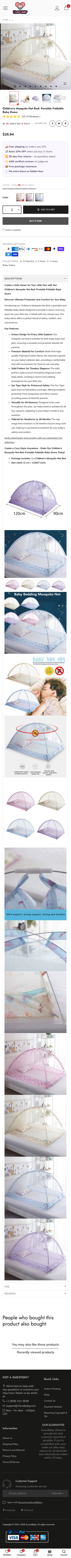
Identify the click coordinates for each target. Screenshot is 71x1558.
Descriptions (13, 278)
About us (7, 1438)
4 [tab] (30, 86)
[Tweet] (59, 124)
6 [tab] (40, 86)
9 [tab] (56, 86)
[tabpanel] (35, 56)
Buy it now (35, 221)
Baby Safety (9, 265)
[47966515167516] (35, 56)
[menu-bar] (7, 8)
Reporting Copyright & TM (55, 1414)
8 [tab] (51, 86)
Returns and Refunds (14, 1450)
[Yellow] (20, 197)
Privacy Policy (10, 1456)
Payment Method (53, 1406)
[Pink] (30, 197)
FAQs (46, 1394)
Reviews (10, 1293)
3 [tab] (25, 86)
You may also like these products (35, 1344)
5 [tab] (35, 86)
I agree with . (25, 1502)
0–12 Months (27, 261)
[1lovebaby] (20, 8)
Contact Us (49, 1400)
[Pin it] (65, 124)
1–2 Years (40, 261)
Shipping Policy (10, 1444)
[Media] (65, 83)
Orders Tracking (52, 1388)
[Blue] (39, 197)
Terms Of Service (11, 1462)
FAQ (6, 1286)
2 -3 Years (52, 261)
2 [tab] (20, 86)
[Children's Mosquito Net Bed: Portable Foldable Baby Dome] (24, 98)
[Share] (52, 124)
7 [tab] (46, 86)
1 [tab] (15, 86)
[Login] (57, 8)
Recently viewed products (35, 1352)
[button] (7, 98)
